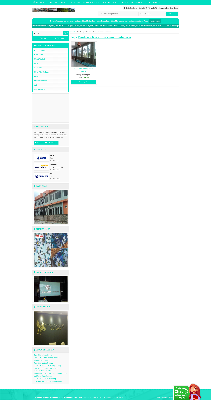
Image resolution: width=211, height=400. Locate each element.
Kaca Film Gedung (41, 72)
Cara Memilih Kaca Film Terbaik (46, 368)
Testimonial (137, 2)
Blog (49, 2)
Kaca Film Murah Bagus (43, 355)
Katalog (105, 2)
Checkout (60, 38)
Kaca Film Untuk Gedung (43, 363)
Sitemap (125, 2)
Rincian (42, 38)
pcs (66, 33)
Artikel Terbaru (153, 2)
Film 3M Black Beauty (42, 371)
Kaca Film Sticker (90, 2)
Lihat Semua (52, 142)
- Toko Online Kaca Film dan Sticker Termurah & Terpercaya (78, 397)
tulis (35, 85)
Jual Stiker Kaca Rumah (43, 376)
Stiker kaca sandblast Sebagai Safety (47, 365)
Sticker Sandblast (40, 81)
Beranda (40, 2)
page (114, 2)
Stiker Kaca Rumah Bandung (45, 379)
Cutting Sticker (40, 50)
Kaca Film (38, 68)
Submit (39, 142)
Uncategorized (39, 89)
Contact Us (74, 2)
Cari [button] (173, 14)
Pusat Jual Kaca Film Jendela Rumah (48, 381)
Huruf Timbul (39, 59)
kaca (36, 63)
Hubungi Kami (84, 82)
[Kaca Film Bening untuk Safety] (83, 54)
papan (36, 76)
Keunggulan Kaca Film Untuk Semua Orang (50, 373)
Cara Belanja (60, 2)
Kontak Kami (155, 21)
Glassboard (38, 55)
